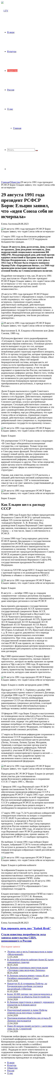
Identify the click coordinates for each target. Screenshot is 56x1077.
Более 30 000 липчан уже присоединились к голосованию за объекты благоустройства (29, 995)
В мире (10, 32)
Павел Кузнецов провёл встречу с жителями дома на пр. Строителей (29, 1027)
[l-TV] (4, 10)
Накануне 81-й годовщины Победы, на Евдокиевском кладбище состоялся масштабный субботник (27, 986)
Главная (17, 128)
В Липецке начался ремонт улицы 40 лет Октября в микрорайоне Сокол (28, 976)
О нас (10, 109)
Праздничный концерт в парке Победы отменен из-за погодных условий (27, 1011)
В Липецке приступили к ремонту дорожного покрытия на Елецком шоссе (30, 1003)
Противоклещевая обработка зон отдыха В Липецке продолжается (29, 1019)
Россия (10, 90)
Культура (11, 51)
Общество (12, 70)
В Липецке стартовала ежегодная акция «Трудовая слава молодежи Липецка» (27, 968)
